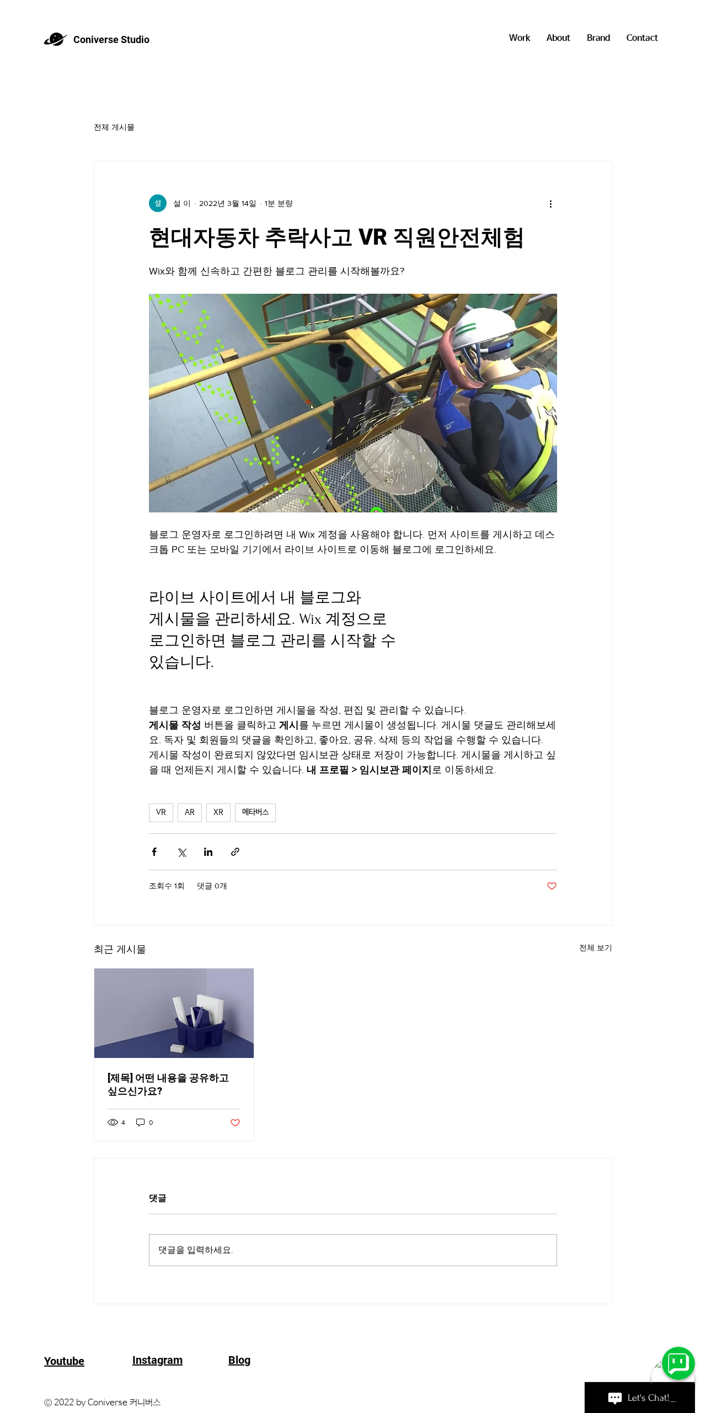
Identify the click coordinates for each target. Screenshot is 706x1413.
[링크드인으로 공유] (208, 851)
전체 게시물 (114, 127)
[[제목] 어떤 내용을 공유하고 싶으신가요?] (174, 1013)
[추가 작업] (550, 203)
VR (161, 812)
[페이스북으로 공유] (154, 851)
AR (190, 812)
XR (218, 812)
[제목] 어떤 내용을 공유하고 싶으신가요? (168, 1084)
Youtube (64, 1361)
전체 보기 (595, 947)
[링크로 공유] (235, 851)
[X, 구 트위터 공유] (181, 851)
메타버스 (255, 812)
